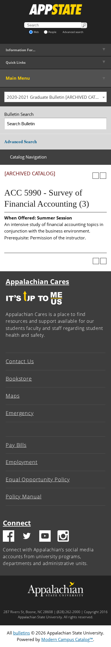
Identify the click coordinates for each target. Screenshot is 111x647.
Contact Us (20, 361)
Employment (22, 462)
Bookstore (19, 378)
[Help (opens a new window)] (103, 175)
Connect (17, 522)
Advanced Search (20, 141)
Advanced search (73, 32)
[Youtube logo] (45, 536)
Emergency (20, 413)
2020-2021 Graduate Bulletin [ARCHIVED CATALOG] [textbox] (56, 97)
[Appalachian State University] (55, 9)
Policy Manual (24, 496)
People (52, 32)
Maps (13, 395)
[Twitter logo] (26, 536)
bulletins (21, 633)
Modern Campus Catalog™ (67, 639)
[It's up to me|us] (34, 306)
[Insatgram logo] (63, 536)
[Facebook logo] (8, 536)
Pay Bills (16, 444)
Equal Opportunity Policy (38, 479)
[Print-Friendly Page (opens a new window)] (95, 175)
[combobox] (55, 97)
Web (36, 32)
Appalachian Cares (37, 281)
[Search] (101, 124)
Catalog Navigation (28, 157)
